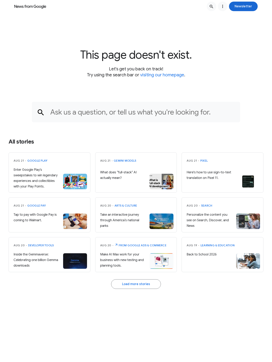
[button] (243, 6)
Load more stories (136, 284)
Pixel (204, 160)
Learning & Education (218, 245)
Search (206, 205)
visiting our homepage (162, 75)
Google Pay (36, 205)
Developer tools (41, 245)
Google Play (37, 160)
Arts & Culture (125, 205)
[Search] (211, 6)
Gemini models (125, 160)
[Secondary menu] (222, 6)
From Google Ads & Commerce (142, 245)
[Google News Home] (30, 6)
